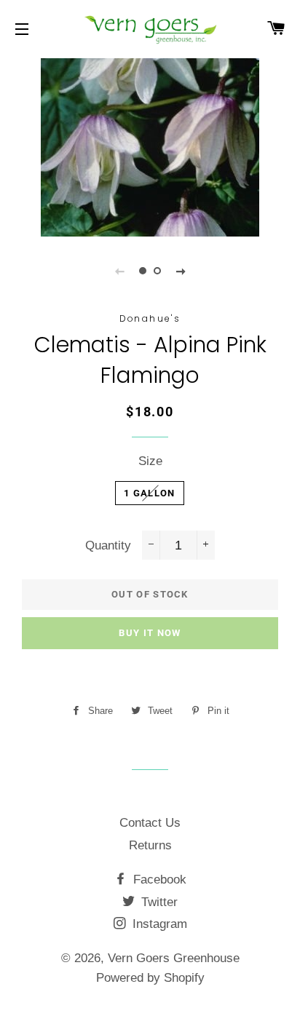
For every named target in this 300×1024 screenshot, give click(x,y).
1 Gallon (149, 493)
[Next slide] (181, 271)
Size (150, 461)
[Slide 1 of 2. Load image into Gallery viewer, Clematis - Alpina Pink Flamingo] (142, 270)
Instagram (158, 924)
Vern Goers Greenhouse (174, 958)
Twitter (158, 902)
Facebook (158, 879)
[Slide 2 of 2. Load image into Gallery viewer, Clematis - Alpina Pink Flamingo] (157, 270)
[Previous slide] (119, 271)
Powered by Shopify (150, 978)
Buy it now (150, 632)
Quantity (108, 545)
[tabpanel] (150, 146)
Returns (150, 845)
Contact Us (150, 823)
